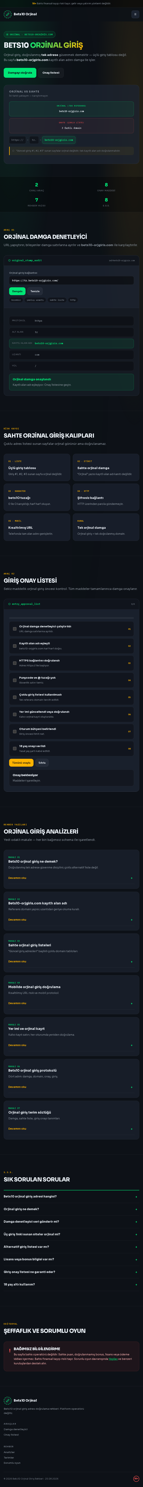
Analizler (9, 1452)
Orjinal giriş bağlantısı (23, 272)
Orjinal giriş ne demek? (21, 1209)
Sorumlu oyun (12, 1462)
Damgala (17, 291)
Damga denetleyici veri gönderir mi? (31, 1221)
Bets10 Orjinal (21, 14)
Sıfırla (42, 762)
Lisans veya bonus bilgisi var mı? (29, 1259)
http (73, 300)
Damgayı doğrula (20, 72)
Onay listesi (50, 72)
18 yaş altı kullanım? (19, 1284)
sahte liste (57, 300)
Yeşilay (113, 1359)
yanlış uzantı (35, 300)
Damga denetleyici (16, 1429)
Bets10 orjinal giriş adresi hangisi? (30, 1196)
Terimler (9, 1457)
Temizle (35, 291)
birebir (16, 300)
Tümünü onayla (21, 762)
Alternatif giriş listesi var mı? (26, 1247)
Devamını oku (17, 878)
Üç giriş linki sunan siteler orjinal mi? (32, 1234)
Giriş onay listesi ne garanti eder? (29, 1272)
